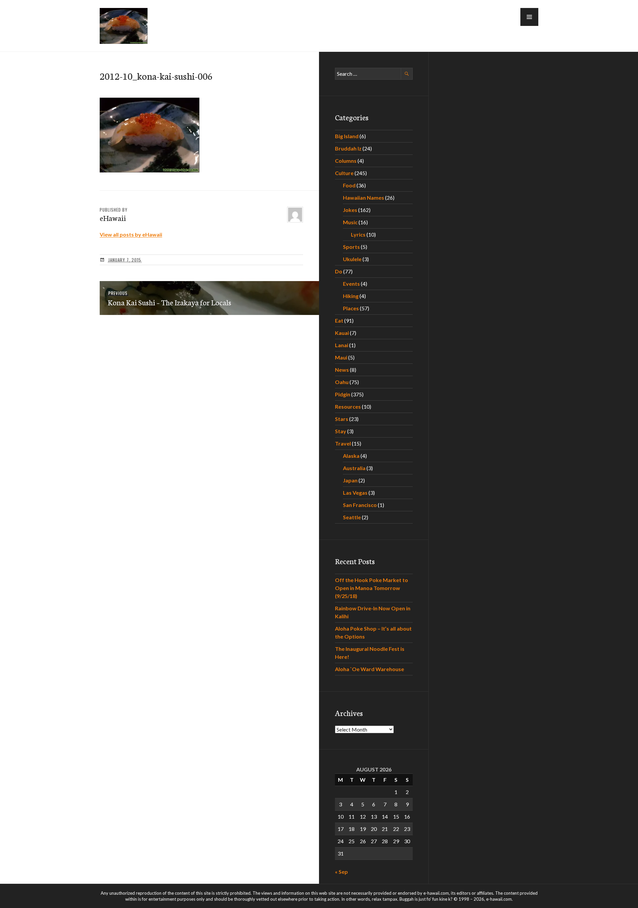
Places (351, 308)
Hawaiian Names (363, 197)
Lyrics (358, 234)
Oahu (342, 382)
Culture (344, 173)
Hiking (351, 296)
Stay (340, 431)
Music (350, 222)
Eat (339, 320)
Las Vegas (355, 492)
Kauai (342, 333)
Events (351, 283)
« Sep (341, 871)
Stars (341, 419)
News (342, 369)
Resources (348, 406)
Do (338, 271)
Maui (341, 357)
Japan (350, 480)
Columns (346, 160)
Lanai (341, 345)
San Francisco (360, 505)
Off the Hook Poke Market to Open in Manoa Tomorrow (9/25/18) (371, 588)
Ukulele (352, 259)
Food (349, 185)
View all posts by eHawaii (131, 234)
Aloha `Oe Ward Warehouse (369, 669)
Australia (354, 468)
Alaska (351, 456)
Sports (351, 247)
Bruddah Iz (348, 148)
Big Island (347, 136)
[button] (529, 17)
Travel (343, 443)
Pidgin (342, 394)
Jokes (350, 210)
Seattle (352, 517)
